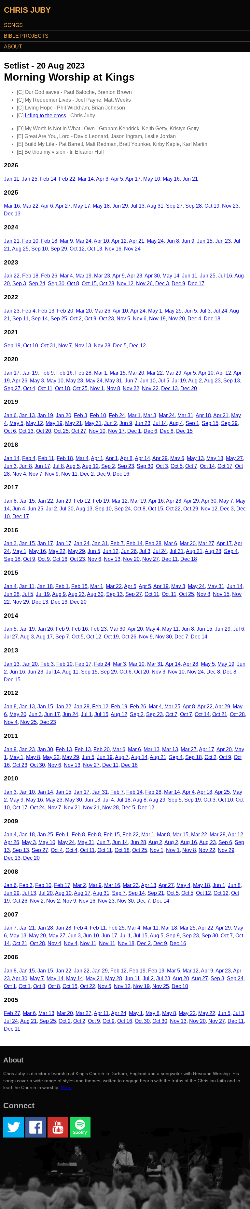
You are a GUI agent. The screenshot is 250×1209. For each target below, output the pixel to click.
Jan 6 (10, 415)
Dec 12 (137, 345)
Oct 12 (77, 248)
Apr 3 (102, 179)
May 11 (170, 629)
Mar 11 (151, 928)
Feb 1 (62, 586)
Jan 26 (45, 629)
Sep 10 (39, 248)
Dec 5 (120, 345)
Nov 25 (28, 722)
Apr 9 (118, 275)
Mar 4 (66, 275)
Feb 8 (78, 834)
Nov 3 (158, 672)
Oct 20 (43, 431)
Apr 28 (190, 664)
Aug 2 (195, 380)
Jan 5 (10, 629)
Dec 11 (169, 559)
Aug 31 (155, 206)
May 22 (57, 551)
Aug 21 (194, 551)
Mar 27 (206, 543)
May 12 (34, 423)
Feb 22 (67, 179)
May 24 (155, 241)
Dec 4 (194, 318)
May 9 (16, 800)
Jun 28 (12, 594)
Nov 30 (163, 636)
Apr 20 (135, 629)
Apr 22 (205, 706)
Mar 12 (120, 501)
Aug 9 (59, 594)
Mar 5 (173, 970)
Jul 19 (179, 380)
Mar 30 (117, 629)
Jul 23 (163, 978)
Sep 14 (39, 318)
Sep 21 (155, 893)
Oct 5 (177, 466)
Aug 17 (44, 636)
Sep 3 (19, 283)
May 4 (153, 629)
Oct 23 (106, 318)
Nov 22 (131, 388)
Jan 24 (82, 543)
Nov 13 (83, 345)
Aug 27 (199, 978)
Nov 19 (157, 318)
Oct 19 (211, 206)
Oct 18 (62, 388)
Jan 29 (63, 501)
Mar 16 (12, 206)
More (66, 1087)
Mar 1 (100, 373)
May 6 (177, 458)
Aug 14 (139, 757)
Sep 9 (173, 935)
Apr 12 (119, 241)
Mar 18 (169, 928)
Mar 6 (170, 543)
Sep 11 (20, 318)
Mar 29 (173, 373)
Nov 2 (37, 901)
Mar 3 (149, 415)
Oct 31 (48, 345)
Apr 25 (222, 792)
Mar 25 (172, 706)
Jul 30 (67, 508)
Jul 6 (238, 629)
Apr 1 (97, 458)
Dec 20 (188, 388)
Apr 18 (203, 415)
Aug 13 (84, 508)
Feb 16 (64, 373)
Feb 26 (49, 275)
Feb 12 (82, 501)
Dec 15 (184, 431)
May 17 (81, 206)
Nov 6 (139, 318)
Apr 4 (188, 792)
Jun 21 (190, 179)
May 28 (113, 978)
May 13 (195, 458)
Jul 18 (124, 800)
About (13, 46)
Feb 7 (117, 543)
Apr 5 (117, 179)
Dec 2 (87, 474)
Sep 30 (56, 283)
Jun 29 (120, 206)
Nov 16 (113, 248)
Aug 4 (176, 423)
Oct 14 (207, 466)
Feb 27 (12, 1013)
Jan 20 (63, 415)
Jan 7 (10, 928)
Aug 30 (95, 594)
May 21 (73, 423)
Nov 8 (113, 388)
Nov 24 (132, 248)
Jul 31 (177, 551)
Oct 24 (37, 807)
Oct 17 (224, 466)
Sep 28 (193, 206)
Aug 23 (212, 380)
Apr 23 (134, 275)
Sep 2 (108, 466)
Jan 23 (12, 311)
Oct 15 (89, 283)
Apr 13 (148, 885)
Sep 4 (231, 551)
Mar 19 (83, 275)
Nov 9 (52, 474)
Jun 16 (17, 672)
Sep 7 (62, 636)
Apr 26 (19, 380)
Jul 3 (205, 311)
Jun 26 (129, 551)
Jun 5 (190, 311)
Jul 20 (46, 893)
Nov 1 (97, 388)
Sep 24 (37, 283)
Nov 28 (102, 345)
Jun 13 (92, 800)
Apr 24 (138, 311)
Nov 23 (230, 206)
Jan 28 (45, 928)
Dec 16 (121, 474)
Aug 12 (90, 466)
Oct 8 (73, 283)
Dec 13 (12, 213)
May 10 (151, 179)
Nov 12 (125, 283)
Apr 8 (126, 458)
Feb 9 (47, 373)
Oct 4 (29, 388)
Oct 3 (162, 466)
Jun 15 (205, 241)
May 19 (54, 423)
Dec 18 (212, 318)
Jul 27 (11, 636)
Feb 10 (30, 241)
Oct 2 (76, 318)
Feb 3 (80, 415)
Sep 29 (58, 248)
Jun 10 (148, 380)
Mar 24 (83, 241)
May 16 (171, 179)
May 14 (170, 275)
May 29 (173, 311)
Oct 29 (190, 508)
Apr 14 (142, 458)
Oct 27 (78, 431)
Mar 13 (152, 749)
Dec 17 (196, 283)
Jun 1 (219, 885)
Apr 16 (156, 501)
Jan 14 (12, 458)
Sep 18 (12, 559)
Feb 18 (49, 241)
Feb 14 (48, 179)
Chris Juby (27, 10)
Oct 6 (10, 431)
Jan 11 (11, 179)
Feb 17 (83, 664)
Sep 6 (225, 842)
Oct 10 (30, 345)
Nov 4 (19, 474)
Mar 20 (84, 311)
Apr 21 (136, 241)
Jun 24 (70, 714)
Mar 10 (137, 664)
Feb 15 (79, 586)
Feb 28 (83, 373)
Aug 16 (188, 842)
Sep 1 (192, 423)
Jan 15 (27, 501)
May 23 (74, 380)
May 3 (37, 380)
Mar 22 (30, 206)
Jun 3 (10, 466)
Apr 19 (161, 586)
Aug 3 (27, 636)
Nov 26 (144, 283)
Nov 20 (176, 318)
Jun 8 (172, 241)
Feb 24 (117, 415)
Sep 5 (175, 800)
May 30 (73, 800)
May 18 (101, 206)
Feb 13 (46, 311)
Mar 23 (102, 275)
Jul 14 (160, 423)
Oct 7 (191, 466)
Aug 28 (213, 551)
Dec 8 (167, 431)
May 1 (155, 311)
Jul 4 (108, 800)
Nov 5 (123, 318)
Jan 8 (10, 501)
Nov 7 (65, 345)
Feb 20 (65, 311)
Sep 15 (210, 423)
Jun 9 (188, 241)
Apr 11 (101, 1013)
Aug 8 (139, 800)
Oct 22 (173, 508)
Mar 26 (102, 311)
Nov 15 (221, 594)
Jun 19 (105, 757)
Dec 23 (47, 722)
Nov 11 (69, 474)
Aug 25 (20, 248)
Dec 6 (150, 431)
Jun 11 (189, 275)
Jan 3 (10, 543)
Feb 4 (28, 311)
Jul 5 (163, 380)
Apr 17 (133, 179)
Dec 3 (162, 283)
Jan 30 (45, 749)
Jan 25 (29, 179)
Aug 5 (73, 466)
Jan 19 (30, 373)
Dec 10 (180, 986)
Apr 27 (63, 206)
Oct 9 (90, 318)
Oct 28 (106, 283)
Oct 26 (128, 636)
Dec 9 (178, 283)
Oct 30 (37, 765)
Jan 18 (45, 586)
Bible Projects (26, 36)
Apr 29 (160, 458)
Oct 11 (45, 388)
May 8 (33, 757)
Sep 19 (12, 345)
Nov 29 (20, 602)
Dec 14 (199, 636)
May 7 (226, 501)
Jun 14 (235, 586)
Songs (13, 25)
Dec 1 (134, 431)
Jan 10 (27, 792)
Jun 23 (223, 241)
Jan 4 (10, 586)
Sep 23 (126, 466)
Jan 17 (12, 373)
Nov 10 (97, 431)
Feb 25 (116, 928)
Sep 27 (174, 206)
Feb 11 (46, 458)
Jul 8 (58, 466)
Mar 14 (86, 179)
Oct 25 (80, 388)
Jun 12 (110, 551)
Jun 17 (42, 466)
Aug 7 (122, 757)
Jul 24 (220, 311)
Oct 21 (219, 714)
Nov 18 (126, 943)
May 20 (17, 714)
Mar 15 (118, 373)
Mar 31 (185, 415)
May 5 (16, 423)
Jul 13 (138, 206)
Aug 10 (63, 893)
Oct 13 (94, 248)
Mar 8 (163, 834)
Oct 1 (10, 986)
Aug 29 (157, 800)
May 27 (234, 458)
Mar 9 (66, 241)
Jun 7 (131, 380)
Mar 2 (79, 885)
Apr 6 (47, 206)
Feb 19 (101, 501)
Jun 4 (18, 508)
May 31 (113, 380)
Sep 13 (231, 380)
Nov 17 (116, 431)
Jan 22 (12, 275)
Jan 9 (10, 749)
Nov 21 (72, 807)
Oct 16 (59, 559)
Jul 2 (51, 508)
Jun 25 (207, 275)
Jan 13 (27, 415)
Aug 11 (70, 672)
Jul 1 (86, 714)
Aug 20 (181, 978)
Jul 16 (225, 275)
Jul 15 (101, 714)
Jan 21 (12, 241)
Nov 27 (150, 559)
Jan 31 (100, 543)
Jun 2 (110, 423)
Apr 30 (152, 275)
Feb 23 (98, 629)
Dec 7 (181, 636)
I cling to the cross (45, 115)
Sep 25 (58, 318)
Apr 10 (101, 241)
